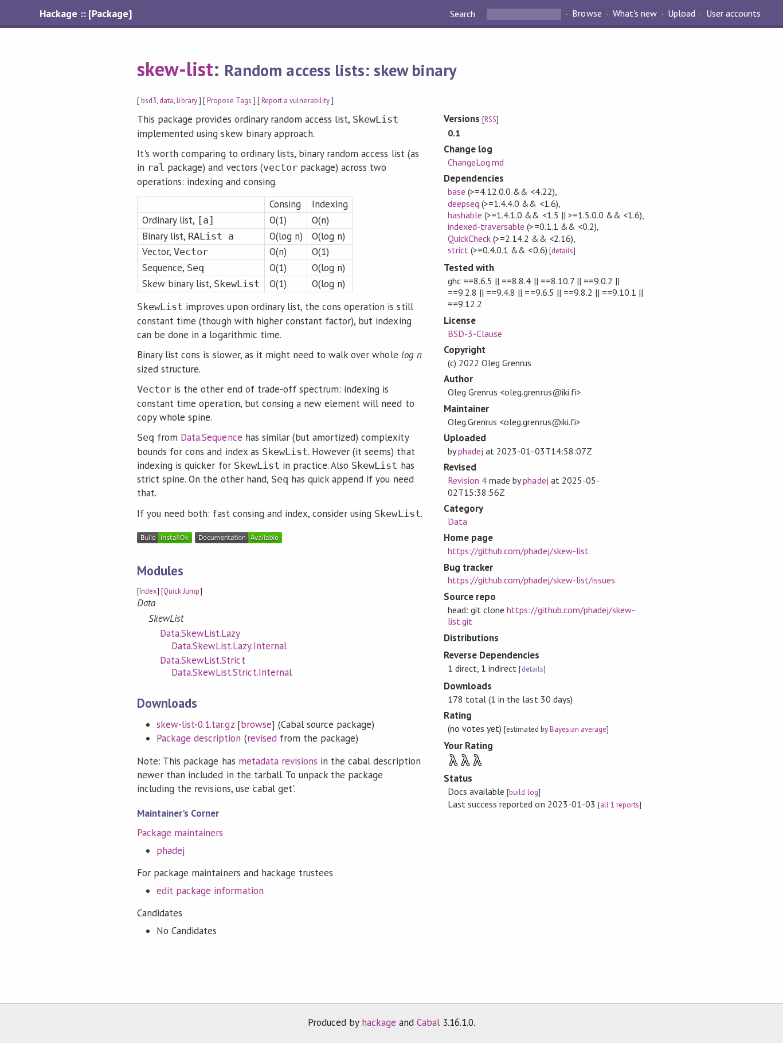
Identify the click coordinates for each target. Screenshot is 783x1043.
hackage (379, 1022)
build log (523, 792)
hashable (465, 215)
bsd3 (148, 100)
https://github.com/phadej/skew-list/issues (531, 580)
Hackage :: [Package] (85, 14)
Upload (681, 13)
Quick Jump (181, 591)
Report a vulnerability (295, 100)
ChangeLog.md (476, 162)
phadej (170, 850)
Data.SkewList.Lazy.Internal (229, 646)
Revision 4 (467, 480)
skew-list (175, 68)
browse (256, 724)
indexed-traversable (486, 226)
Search (463, 13)
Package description (198, 738)
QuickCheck (469, 238)
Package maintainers (180, 832)
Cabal (428, 1022)
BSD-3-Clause (475, 333)
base (456, 191)
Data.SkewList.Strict (202, 660)
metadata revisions (278, 761)
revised (262, 738)
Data (457, 521)
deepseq (463, 203)
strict (458, 250)
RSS (490, 119)
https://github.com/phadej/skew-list (518, 550)
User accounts (733, 13)
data (166, 100)
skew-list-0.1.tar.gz (195, 724)
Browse (586, 13)
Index (148, 591)
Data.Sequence (211, 437)
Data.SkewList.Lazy (200, 633)
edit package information (210, 890)
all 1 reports (619, 805)
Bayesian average (578, 729)
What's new (635, 13)
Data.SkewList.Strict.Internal (231, 672)
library (187, 100)
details (562, 251)
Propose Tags (229, 100)
